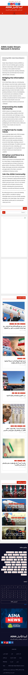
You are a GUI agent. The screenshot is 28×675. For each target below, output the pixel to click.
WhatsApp (5, 661)
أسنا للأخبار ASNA (14, 7)
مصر (25, 572)
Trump (25, 552)
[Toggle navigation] (14, 13)
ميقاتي (9, 572)
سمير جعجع (24, 567)
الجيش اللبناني (16, 554)
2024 (15, 649)
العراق (25, 557)
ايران (25, 559)
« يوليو (25, 604)
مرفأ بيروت (4, 569)
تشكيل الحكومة (10, 559)
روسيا (13, 564)
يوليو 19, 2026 (22, 364)
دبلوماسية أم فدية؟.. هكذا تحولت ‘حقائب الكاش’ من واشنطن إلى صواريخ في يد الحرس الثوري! (14, 430)
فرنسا (9, 567)
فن (25, 569)
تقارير (15, 460)
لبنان (14, 503)
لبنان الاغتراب (11, 503)
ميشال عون (14, 572)
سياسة (20, 657)
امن (7, 557)
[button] (2, 13)
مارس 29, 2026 (21, 432)
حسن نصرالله (7, 562)
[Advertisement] (14, 29)
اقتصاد (16, 552)
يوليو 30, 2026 (21, 495)
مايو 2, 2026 (22, 397)
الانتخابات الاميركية (10, 552)
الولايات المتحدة (20, 358)
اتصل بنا (11, 661)
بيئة (18, 559)
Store (4, 665)
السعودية (10, 554)
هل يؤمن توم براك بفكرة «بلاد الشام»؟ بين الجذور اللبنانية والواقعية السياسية (15, 521)
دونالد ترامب (18, 564)
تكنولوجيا (3, 559)
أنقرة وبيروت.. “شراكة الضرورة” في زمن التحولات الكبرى (16, 493)
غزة (12, 567)
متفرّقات (13, 517)
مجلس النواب (10, 569)
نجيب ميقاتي (23, 574)
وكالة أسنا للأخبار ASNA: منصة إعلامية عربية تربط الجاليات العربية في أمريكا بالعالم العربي (13, 671)
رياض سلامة (8, 564)
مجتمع (15, 569)
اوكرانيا (3, 557)
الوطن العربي (5, 653)
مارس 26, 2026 (21, 467)
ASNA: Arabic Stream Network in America (16, 665)
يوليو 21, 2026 (22, 330)
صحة (16, 567)
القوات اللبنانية (19, 557)
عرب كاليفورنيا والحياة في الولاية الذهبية (16, 395)
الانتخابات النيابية (23, 554)
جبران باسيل (23, 562)
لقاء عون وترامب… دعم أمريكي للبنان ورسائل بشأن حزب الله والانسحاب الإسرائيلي (14, 534)
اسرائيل (20, 552)
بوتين (22, 559)
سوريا (19, 567)
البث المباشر (18, 653)
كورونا (22, 569)
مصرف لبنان (20, 572)
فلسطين (5, 567)
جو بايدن (18, 562)
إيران (24, 358)
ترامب (15, 559)
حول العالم (19, 517)
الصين (5, 554)
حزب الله (13, 562)
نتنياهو (6, 572)
